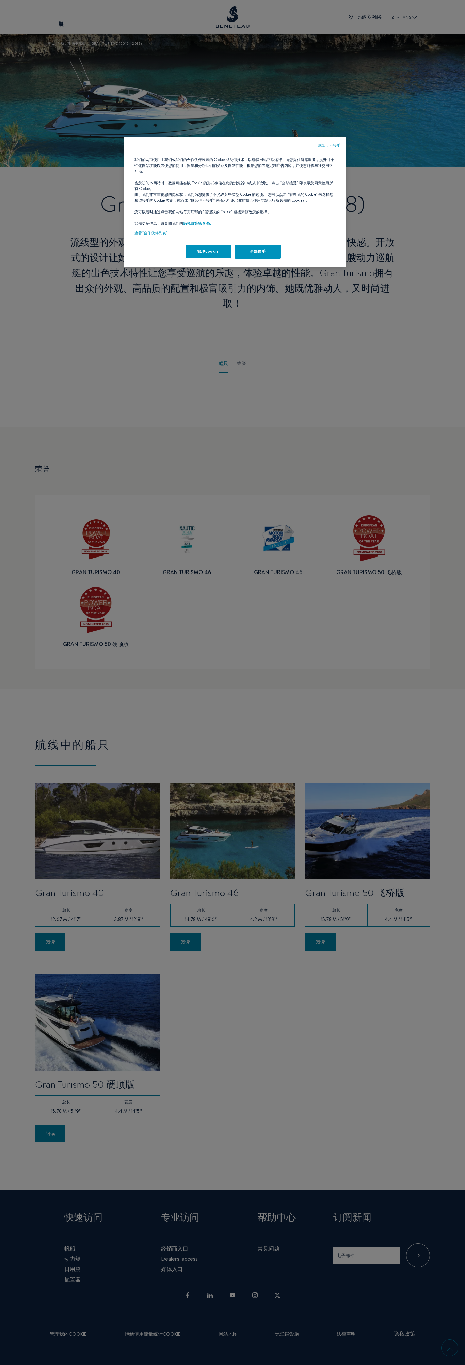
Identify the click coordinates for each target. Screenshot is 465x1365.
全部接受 (258, 251)
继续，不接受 (329, 145)
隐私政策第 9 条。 (198, 223)
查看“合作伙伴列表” (150, 233)
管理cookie (208, 251)
